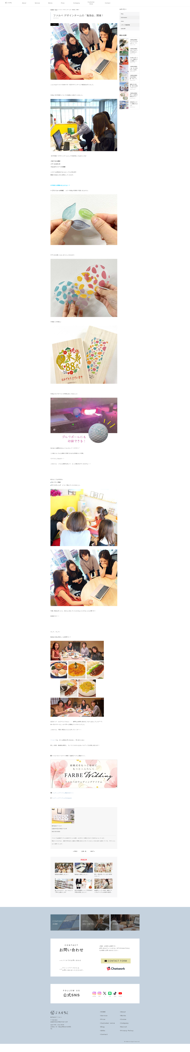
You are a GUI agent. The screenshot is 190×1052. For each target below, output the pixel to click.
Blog (103, 1027)
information (124, 17)
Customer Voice (91, 3)
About (24, 3)
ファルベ (53, 740)
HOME (52, 9)
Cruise (123, 1019)
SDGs (103, 1030)
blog (56, 9)
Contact (107, 3)
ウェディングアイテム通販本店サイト (63, 793)
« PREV (75, 851)
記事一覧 (84, 851)
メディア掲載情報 (125, 25)
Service (37, 3)
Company (76, 3)
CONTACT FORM (117, 961)
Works (50, 3)
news (122, 21)
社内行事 (123, 28)
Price (62, 3)
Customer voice (108, 1023)
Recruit (124, 1027)
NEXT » (92, 851)
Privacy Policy (127, 1030)
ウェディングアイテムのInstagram (62, 798)
